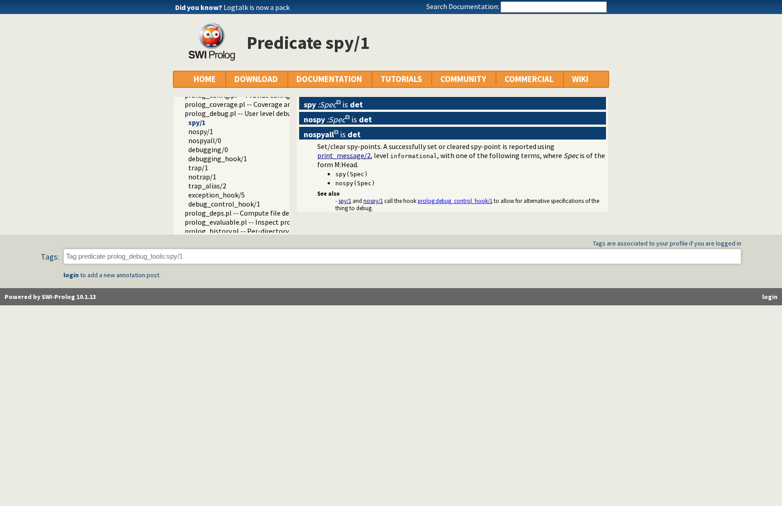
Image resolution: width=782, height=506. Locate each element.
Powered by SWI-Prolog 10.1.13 (50, 297)
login (71, 275)
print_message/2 (344, 155)
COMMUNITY (463, 79)
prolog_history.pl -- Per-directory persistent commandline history (288, 231)
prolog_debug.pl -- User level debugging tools (256, 113)
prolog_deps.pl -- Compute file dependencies (254, 212)
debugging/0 (208, 149)
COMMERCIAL (529, 79)
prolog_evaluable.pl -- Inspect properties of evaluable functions (284, 221)
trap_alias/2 (207, 185)
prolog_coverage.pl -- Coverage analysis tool (254, 104)
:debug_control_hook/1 (455, 200)
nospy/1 (200, 131)
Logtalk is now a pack (257, 7)
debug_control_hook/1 (224, 203)
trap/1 (198, 167)
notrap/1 (202, 176)
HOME (205, 79)
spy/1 (196, 122)
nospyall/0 (204, 140)
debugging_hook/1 (217, 158)
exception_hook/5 (216, 194)
